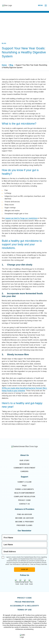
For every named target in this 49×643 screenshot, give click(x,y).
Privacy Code (24, 500)
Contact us (24, 504)
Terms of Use (24, 610)
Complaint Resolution (24, 496)
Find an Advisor (24, 514)
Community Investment (24, 468)
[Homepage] (24, 446)
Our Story (24, 460)
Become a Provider (24, 522)
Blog (11, 65)
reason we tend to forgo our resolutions (21, 218)
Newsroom (24, 464)
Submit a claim (24, 482)
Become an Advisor (24, 518)
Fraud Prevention (24, 602)
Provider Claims (24, 525)
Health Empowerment (24, 493)
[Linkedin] (17, 582)
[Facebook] (26, 582)
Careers (24, 471)
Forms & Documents (24, 489)
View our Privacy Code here (38, 564)
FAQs (24, 485)
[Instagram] (21, 582)
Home (4, 65)
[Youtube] (31, 582)
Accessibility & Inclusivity (24, 606)
